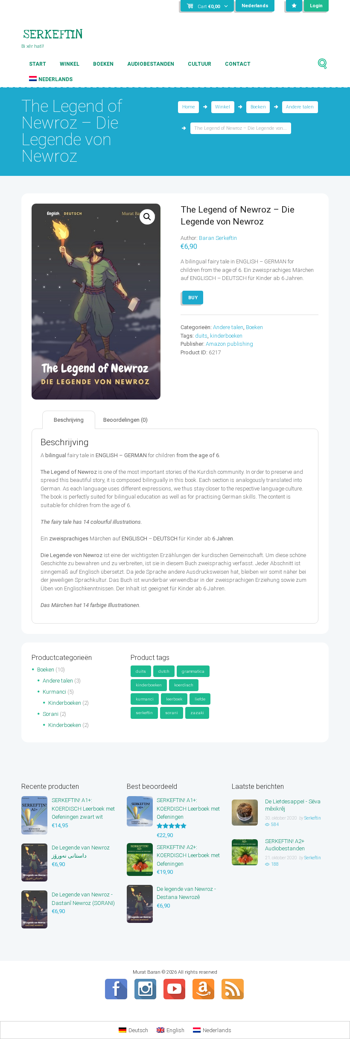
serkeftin (144, 712)
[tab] (68, 420)
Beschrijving (69, 420)
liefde (200, 699)
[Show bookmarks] (294, 6)
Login (316, 6)
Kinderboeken (64, 703)
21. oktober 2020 (281, 857)
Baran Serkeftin (218, 238)
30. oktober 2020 (281, 818)
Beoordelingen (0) (125, 420)
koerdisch (183, 685)
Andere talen (300, 107)
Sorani (50, 714)
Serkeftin (312, 818)
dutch (163, 671)
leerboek (174, 699)
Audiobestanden (150, 64)
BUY (193, 298)
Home (188, 107)
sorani (171, 712)
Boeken (103, 64)
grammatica (193, 671)
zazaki (197, 712)
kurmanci (145, 699)
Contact (238, 64)
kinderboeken (226, 336)
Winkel (69, 64)
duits (201, 336)
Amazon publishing (229, 344)
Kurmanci (54, 692)
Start (37, 64)
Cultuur (199, 64)
